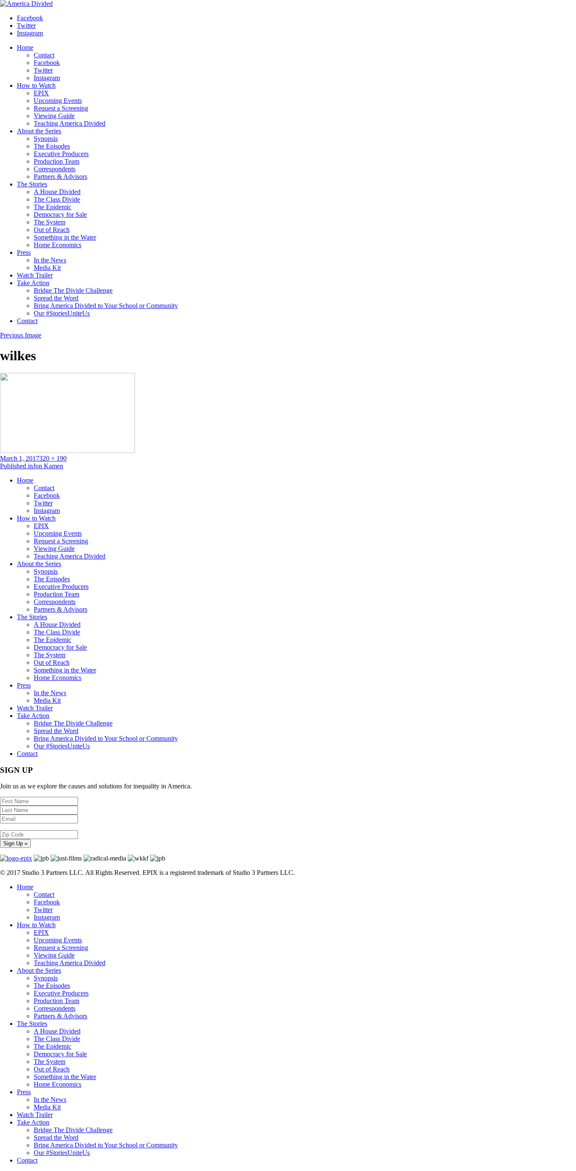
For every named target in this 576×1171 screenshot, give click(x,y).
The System (49, 222)
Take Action (33, 282)
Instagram (47, 77)
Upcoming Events (58, 100)
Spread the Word (56, 298)
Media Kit (47, 267)
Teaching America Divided (69, 123)
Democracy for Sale (60, 214)
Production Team (56, 161)
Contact (44, 55)
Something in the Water (65, 237)
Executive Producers (61, 153)
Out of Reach (52, 229)
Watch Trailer (35, 275)
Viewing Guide (54, 115)
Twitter (43, 70)
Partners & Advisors (60, 176)
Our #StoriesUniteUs (62, 313)
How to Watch (36, 85)
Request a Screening (61, 108)
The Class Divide (57, 199)
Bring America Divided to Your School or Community (106, 305)
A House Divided (57, 191)
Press (24, 252)
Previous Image (20, 335)
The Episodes (52, 146)
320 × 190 (53, 458)
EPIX (41, 93)
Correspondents (54, 169)
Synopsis (46, 138)
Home (25, 47)
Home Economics (57, 244)
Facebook (47, 62)
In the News (50, 260)
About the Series (39, 131)
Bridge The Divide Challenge (73, 290)
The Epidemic (52, 206)
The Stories (32, 184)
